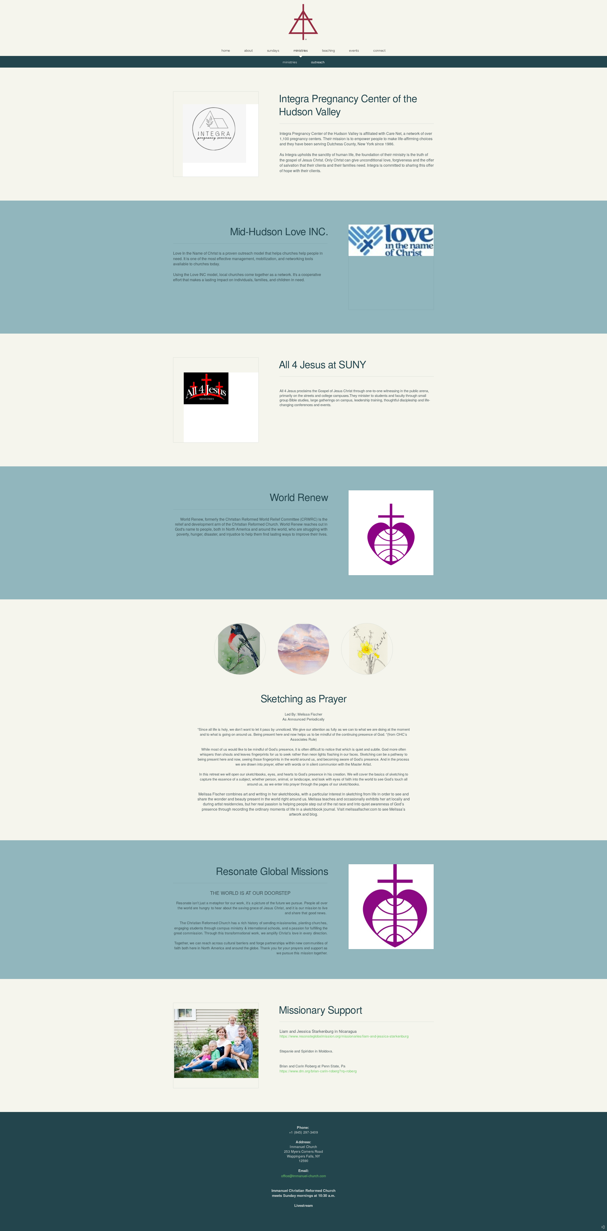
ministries (290, 62)
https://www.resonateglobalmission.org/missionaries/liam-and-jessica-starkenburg (344, 1035)
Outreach (318, 62)
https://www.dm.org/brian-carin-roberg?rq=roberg (318, 1070)
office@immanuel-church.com (303, 1175)
